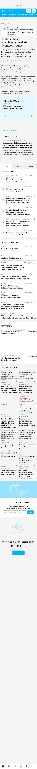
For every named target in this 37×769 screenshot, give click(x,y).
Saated (3, 440)
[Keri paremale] (32, 116)
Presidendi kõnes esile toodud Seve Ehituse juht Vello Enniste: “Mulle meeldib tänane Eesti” (9, 423)
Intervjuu (22, 414)
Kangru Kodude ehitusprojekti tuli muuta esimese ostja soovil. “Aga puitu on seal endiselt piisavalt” (18, 201)
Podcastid (23, 15)
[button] (14, 512)
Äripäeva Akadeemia (7, 355)
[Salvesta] (35, 175)
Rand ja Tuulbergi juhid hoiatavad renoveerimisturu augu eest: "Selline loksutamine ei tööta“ (9, 449)
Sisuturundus (10, 140)
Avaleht (3, 15)
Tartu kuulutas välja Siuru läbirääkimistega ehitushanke (8, 473)
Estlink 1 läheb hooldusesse (11, 258)
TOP (2, 246)
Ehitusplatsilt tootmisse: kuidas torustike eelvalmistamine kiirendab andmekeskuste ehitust (18, 145)
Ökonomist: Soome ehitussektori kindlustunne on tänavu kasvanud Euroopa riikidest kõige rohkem (13, 267)
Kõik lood (11, 15)
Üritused (31, 15)
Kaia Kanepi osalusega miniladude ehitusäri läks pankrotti (27, 447)
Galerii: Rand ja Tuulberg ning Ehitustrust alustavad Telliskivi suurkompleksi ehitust (18, 212)
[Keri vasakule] (5, 116)
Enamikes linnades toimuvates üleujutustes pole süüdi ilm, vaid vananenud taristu (18, 180)
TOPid (17, 15)
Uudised (8, 186)
